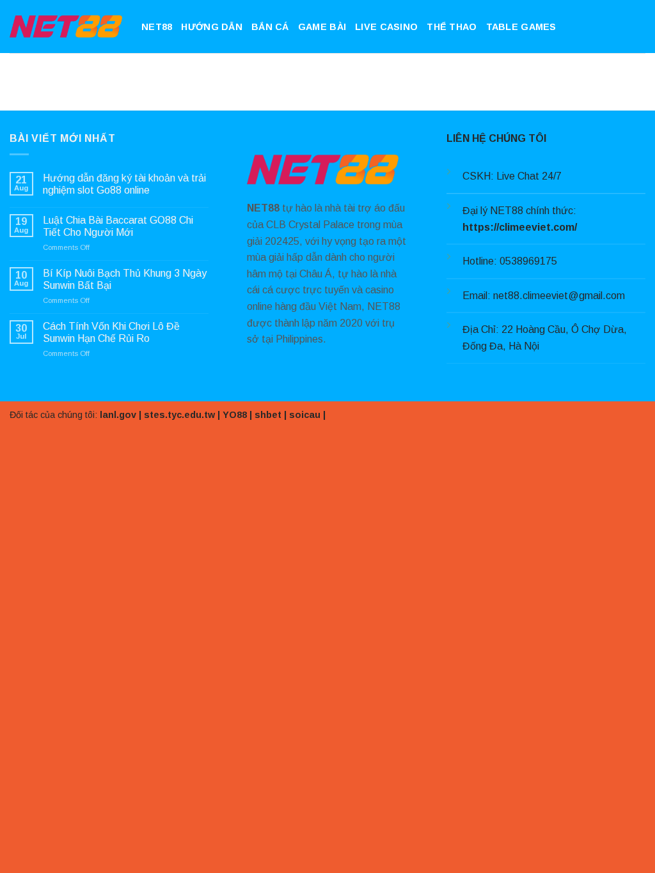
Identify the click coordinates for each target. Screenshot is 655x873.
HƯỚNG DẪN (211, 27)
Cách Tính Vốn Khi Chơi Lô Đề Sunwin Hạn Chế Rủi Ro (111, 332)
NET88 (156, 27)
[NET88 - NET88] (66, 27)
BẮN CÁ (270, 27)
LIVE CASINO (386, 27)
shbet (268, 415)
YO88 (235, 415)
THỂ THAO (452, 27)
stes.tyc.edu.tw (179, 415)
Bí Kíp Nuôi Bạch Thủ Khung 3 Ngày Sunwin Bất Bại (125, 279)
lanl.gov (118, 415)
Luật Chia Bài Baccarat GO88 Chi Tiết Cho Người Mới (118, 226)
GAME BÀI (322, 27)
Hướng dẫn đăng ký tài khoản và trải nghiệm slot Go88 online (124, 184)
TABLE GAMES (521, 27)
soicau (304, 415)
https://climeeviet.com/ (519, 227)
